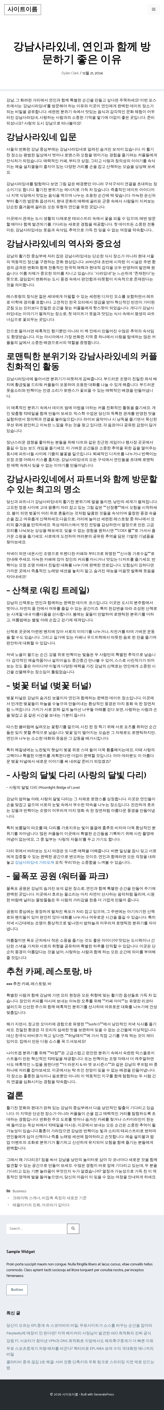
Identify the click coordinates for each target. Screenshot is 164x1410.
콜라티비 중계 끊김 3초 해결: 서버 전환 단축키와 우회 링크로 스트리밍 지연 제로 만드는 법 (80, 1365)
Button (17, 1290)
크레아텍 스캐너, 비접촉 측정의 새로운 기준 (50, 1198)
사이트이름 (23, 9)
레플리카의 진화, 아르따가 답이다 (41, 1205)
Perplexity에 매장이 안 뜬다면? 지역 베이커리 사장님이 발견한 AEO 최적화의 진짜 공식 (78, 1333)
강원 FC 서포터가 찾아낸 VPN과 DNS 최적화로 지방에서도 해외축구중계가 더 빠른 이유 (80, 1341)
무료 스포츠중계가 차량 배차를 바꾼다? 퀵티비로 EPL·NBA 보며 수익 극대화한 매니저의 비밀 (80, 1352)
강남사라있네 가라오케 (34, 862)
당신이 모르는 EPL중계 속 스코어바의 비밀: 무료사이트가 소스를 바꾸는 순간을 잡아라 (79, 1325)
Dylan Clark (70, 73)
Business (19, 1191)
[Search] (73, 1229)
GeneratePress (104, 1394)
